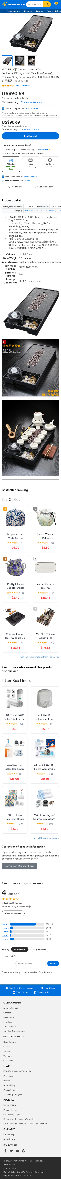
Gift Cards (8, 1060)
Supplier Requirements (14, 1031)
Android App (9, 1139)
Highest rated (39, 949)
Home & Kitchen (32, 210)
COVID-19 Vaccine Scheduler (17, 1071)
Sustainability (9, 1026)
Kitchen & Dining (48, 210)
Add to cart (30, 136)
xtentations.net (31, 108)
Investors (7, 1021)
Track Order (22, 992)
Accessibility (9, 1085)
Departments (13, 10)
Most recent (20, 949)
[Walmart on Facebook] (5, 1151)
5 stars (5, 924)
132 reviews (25, 85)
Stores (6, 1046)
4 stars (5, 928)
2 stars (5, 935)
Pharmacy (8, 1075)
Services (28, 10)
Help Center (50, 988)
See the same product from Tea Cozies (40, 656)
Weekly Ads (43, 992)
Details (27, 180)
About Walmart (10, 1008)
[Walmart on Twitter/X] (11, 1151)
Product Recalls (10, 1089)
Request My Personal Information (19, 1119)
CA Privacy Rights (12, 1114)
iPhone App (8, 1134)
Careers (7, 1012)
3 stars (5, 931)
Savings (39, 10)
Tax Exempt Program (13, 1094)
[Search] (47, 4)
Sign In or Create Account (21, 988)
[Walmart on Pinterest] (23, 1151)
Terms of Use (9, 1105)
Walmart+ (8, 1055)
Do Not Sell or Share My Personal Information (25, 1123)
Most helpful (10, 956)
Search (53, 963)
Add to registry (45, 186)
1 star (6, 939)
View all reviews (13, 913)
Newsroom (8, 1017)
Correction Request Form (19, 866)
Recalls (6, 1080)
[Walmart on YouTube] (17, 1151)
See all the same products (46, 837)
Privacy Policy (10, 1109)
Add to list (17, 186)
